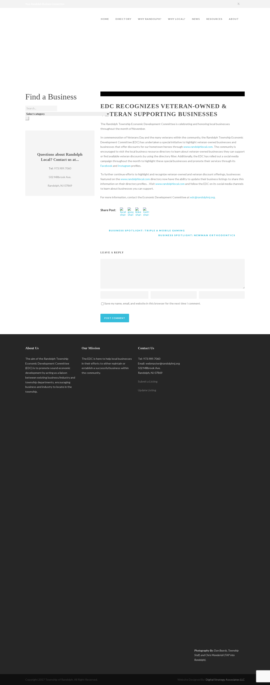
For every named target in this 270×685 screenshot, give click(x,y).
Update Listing (147, 390)
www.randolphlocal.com (198, 146)
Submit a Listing (148, 381)
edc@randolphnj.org (202, 197)
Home (105, 18)
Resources (214, 18)
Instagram (124, 165)
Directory (123, 18)
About (234, 18)
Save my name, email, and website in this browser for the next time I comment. (152, 303)
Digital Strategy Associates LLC (225, 679)
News (196, 18)
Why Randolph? (149, 18)
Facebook (106, 165)
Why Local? (176, 18)
